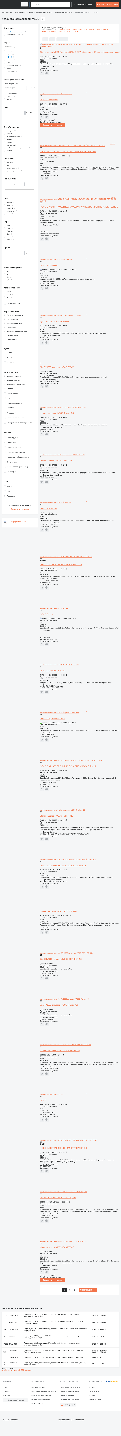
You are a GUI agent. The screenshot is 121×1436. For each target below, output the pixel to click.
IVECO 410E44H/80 (48, 265)
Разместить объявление (52, 125)
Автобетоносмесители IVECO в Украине (17, 1370)
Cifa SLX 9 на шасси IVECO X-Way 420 (58, 1198)
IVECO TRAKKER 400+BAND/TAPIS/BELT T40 (61, 564)
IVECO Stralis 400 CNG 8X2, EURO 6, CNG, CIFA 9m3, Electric (68, 766)
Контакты (6, 1395)
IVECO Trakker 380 (10, 1330)
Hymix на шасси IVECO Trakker (54, 321)
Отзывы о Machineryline (40, 1399)
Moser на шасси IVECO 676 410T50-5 (57, 1247)
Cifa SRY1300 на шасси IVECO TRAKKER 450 (61, 959)
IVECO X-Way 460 (10, 1344)
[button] (42, 73)
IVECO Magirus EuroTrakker (52, 718)
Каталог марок (37, 1403)
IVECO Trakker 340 (10, 1357)
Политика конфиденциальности (43, 1391)
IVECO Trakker (46, 614)
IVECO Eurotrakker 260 (10, 1364)
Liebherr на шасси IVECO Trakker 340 (57, 413)
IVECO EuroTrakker (49, 100)
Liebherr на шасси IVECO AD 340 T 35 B (58, 911)
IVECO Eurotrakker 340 (10, 1351)
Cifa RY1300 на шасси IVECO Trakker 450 (59, 1005)
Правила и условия (38, 1387)
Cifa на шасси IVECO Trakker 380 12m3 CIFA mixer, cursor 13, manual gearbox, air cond (79, 52)
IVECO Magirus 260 (10, 1337)
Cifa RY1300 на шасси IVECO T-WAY (57, 367)
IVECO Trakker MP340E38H (52, 671)
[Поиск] (33, 4)
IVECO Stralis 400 (10, 1322)
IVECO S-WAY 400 (48, 508)
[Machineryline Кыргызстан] (10, 4)
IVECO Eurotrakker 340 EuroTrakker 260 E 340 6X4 (63, 865)
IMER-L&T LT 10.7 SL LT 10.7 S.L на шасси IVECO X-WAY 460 (68, 152)
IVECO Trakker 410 (10, 1315)
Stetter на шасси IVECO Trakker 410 (56, 461)
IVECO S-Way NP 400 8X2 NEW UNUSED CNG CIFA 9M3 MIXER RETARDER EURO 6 (79, 207)
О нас (5, 1387)
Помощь (6, 1391)
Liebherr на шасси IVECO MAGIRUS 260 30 (60, 1051)
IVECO (43, 1100)
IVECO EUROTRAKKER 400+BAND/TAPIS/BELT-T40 (63, 1148)
